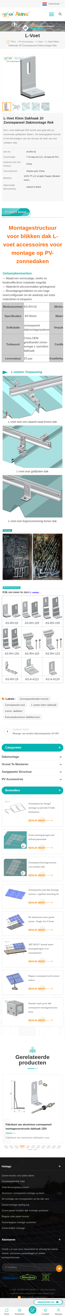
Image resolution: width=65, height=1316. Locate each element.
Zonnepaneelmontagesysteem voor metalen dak (42, 864)
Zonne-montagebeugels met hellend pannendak (41, 837)
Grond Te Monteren (15, 764)
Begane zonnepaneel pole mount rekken (43, 978)
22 (58, 1147)
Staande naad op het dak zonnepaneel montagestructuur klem (42, 1007)
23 (30, 1149)
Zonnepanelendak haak (13, 1181)
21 (53, 1147)
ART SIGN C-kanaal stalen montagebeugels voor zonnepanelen (40, 948)
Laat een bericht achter (32, 1310)
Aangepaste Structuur (17, 771)
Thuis (13, 41)
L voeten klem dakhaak (44, 704)
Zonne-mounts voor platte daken (18, 1175)
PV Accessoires (12, 779)
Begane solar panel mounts (15, 1216)
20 (48, 1147)
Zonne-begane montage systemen (19, 1222)
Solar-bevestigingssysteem (15, 1187)
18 (38, 1147)
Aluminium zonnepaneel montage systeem (23, 1193)
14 (17, 1147)
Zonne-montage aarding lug (15, 1204)
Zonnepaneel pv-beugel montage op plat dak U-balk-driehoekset (41, 807)
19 (43, 1147)
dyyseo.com (48, 1293)
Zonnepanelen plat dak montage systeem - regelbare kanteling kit (43, 892)
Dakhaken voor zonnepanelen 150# (27, 1124)
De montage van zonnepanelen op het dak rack (25, 1199)
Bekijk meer (36, 820)
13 (12, 1147)
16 (27, 1147)
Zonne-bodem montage (13, 1228)
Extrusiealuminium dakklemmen (22, 717)
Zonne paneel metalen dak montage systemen (25, 1210)
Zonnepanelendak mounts (34, 698)
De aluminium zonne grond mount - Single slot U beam (41, 919)
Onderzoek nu (45, 1302)
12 (6, 1147)
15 (22, 1147)
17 (32, 1147)
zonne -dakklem (14, 711)
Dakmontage (10, 756)
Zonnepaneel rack (15, 704)
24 (35, 1149)
